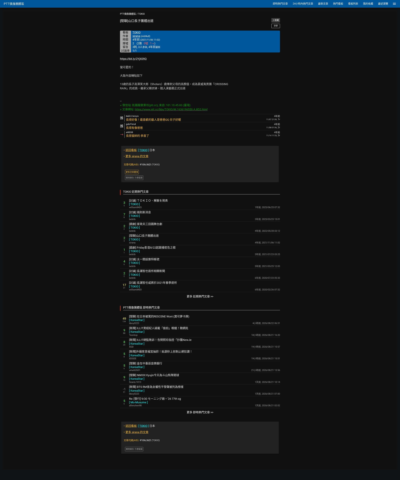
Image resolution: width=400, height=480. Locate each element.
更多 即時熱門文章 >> (200, 412)
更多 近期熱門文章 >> (200, 296)
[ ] (134, 204)
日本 (139, 150)
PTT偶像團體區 (128, 13)
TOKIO (141, 13)
